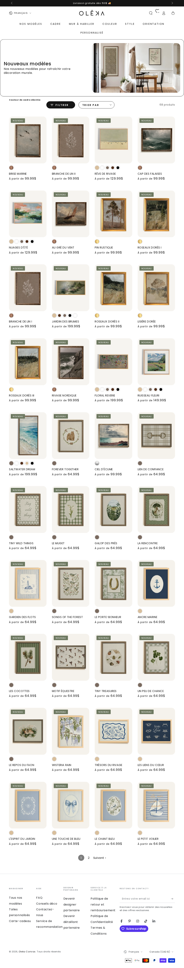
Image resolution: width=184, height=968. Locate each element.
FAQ (39, 898)
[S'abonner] (173, 899)
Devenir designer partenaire (71, 904)
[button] (150, 13)
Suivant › (99, 858)
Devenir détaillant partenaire (71, 922)
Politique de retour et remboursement (103, 904)
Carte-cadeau (20, 921)
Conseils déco (46, 904)
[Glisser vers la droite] (172, 3)
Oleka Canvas (27, 951)
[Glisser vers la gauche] (12, 3)
